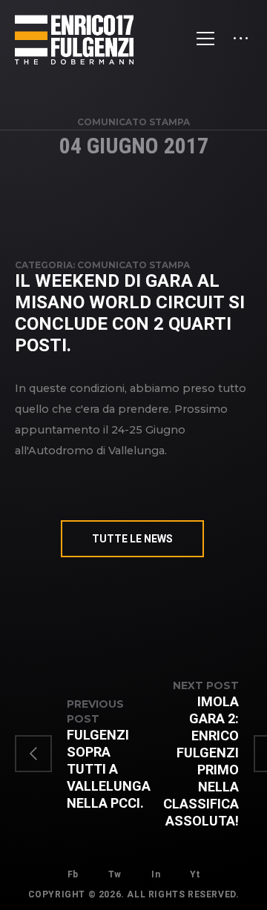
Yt (195, 874)
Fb (73, 874)
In (155, 874)
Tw (115, 874)
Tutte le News (132, 539)
